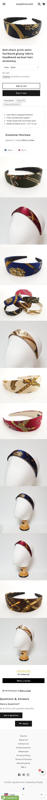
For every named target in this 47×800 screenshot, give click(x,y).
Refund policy (23, 763)
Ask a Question (11, 715)
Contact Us (23, 744)
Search (23, 736)
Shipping (6, 76)
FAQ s (23, 767)
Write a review (28, 140)
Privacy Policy (23, 755)
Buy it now (21, 93)
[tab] (9, 100)
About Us (23, 740)
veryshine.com (23, 4)
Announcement (23, 747)
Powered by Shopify (34, 782)
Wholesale (23, 751)
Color (6, 67)
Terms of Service (23, 759)
